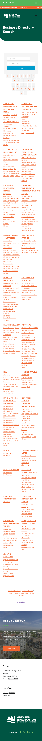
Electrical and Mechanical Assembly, (10, 437)
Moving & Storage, (27, 487)
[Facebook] (3, 2)
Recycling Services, (9, 214)
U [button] (21, 89)
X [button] (33, 89)
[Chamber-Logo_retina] (21, 716)
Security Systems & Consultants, (9, 204)
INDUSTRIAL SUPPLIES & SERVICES (29, 326)
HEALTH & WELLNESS (11, 325)
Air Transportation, (27, 176)
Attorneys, (6, 375)
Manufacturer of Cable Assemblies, (11, 442)
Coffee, (5, 543)
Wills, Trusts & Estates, (10, 384)
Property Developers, (10, 250)
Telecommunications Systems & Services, (28, 215)
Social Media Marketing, (11, 142)
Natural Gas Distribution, (29, 126)
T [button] (17, 89)
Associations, (25, 418)
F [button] (33, 76)
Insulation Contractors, (11, 271)
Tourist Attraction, (27, 380)
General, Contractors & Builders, (11, 244)
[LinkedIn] (10, 2)
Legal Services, (8, 377)
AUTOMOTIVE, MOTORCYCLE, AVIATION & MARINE (29, 152)
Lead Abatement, (27, 514)
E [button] (29, 76)
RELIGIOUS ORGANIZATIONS (10, 497)
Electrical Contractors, (10, 252)
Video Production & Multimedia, (9, 130)
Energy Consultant (27, 133)
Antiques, (24, 547)
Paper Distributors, (27, 342)
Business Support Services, (9, 211)
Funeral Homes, (8, 453)
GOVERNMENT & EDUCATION (27, 279)
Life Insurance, (8, 309)
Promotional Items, (9, 133)
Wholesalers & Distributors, (8, 410)
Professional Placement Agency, (29, 244)
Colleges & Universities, (29, 295)
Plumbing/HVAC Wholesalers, (8, 428)
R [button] (33, 85)
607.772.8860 (13, 679)
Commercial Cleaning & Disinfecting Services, (29, 355)
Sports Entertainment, (10, 560)
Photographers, (8, 169)
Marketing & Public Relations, (9, 137)
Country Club (25, 387)
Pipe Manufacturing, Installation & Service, (28, 339)
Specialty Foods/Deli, (10, 538)
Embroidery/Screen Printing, (27, 543)
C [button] (21, 76)
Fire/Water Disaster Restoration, (27, 334)
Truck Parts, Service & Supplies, (28, 166)
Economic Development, (11, 198)
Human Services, (27, 411)
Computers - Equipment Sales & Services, (29, 211)
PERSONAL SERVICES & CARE (29, 451)
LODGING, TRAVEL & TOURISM (29, 373)
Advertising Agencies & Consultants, (11, 123)
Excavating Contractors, (11, 268)
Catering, (12, 534)
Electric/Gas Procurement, (25, 122)
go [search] (22, 68)
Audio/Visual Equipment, (11, 207)
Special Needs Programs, (11, 351)
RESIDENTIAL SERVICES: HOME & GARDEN (28, 499)
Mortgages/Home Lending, (9, 312)
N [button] (17, 85)
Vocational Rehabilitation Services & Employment (29, 251)
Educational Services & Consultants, (29, 287)
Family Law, (7, 382)
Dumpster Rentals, (27, 540)
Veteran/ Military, (27, 434)
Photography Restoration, (11, 171)
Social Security (8, 393)
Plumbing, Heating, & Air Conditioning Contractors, (11, 259)
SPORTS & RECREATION (8, 555)
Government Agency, (28, 290)
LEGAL (5, 372)
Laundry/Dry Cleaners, (28, 456)
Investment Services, (10, 306)
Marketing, (15, 140)
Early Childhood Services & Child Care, (29, 415)
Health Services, (8, 328)
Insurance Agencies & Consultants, (10, 285)
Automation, (25, 230)
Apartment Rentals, (27, 485)
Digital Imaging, (26, 228)
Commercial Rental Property (27, 490)
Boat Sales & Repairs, (28, 174)
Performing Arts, (8, 166)
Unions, (23, 432)
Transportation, (26, 171)
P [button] (25, 85)
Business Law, (8, 379)
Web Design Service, (28, 219)
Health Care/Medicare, (10, 304)
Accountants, (7, 196)
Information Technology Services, (29, 202)
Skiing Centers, (8, 573)
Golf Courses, (7, 562)
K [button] (28, 80)
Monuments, (25, 538)
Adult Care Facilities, (10, 337)
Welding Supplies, (27, 358)
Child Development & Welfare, (28, 429)
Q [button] (29, 85)
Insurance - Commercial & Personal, (11, 294)
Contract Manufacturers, (11, 413)
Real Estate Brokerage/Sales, (27, 481)
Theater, (6, 164)
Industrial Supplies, (27, 331)
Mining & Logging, (27, 128)
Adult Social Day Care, (28, 437)
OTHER (6, 450)
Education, (25, 283)
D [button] (25, 76)
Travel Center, (32, 384)
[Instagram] (13, 2)
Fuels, (23, 119)
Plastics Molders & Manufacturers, (9, 419)
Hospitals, (6, 353)
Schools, (31, 283)
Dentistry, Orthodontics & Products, (11, 334)
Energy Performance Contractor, (28, 115)
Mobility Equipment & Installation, (28, 461)
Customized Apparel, (28, 529)
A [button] (13, 76)
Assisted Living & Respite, (9, 340)
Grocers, (24, 531)
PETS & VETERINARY (11, 470)
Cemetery (6, 455)
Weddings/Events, (9, 531)
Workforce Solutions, (28, 248)
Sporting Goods (8, 576)
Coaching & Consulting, (11, 201)
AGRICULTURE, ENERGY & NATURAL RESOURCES (29, 106)
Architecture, (7, 248)
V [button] (25, 89)
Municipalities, (26, 293)
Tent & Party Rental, (28, 533)
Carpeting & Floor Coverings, (27, 506)
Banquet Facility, (8, 536)
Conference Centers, (10, 540)
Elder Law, (16, 379)
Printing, (6, 119)
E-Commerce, (25, 535)
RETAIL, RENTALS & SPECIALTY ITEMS (28, 522)
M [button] (13, 85)
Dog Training (7, 475)
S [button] (13, 89)
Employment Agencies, (29, 241)
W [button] (29, 89)
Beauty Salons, (26, 458)
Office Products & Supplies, (9, 222)
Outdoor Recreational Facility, (10, 565)
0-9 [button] (8, 76)
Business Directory (14, 591)
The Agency (7, 695)
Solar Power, (25, 130)
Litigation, (17, 377)
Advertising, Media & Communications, (10, 116)
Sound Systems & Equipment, (27, 225)
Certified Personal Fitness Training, (9, 347)
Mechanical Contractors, (11, 255)
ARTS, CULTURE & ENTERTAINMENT (10, 150)
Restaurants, (7, 529)
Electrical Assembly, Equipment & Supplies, (29, 350)
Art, (15, 169)
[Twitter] (7, 2)
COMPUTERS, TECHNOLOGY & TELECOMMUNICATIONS (30, 188)
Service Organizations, (28, 425)
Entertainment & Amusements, (8, 156)
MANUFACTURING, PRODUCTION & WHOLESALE (10, 401)
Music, (12, 176)
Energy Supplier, (32, 112)
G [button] (14, 80)
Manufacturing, (8, 406)
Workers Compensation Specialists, (11, 387)
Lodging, (24, 384)
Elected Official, (26, 297)
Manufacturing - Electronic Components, (11, 424)
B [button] (17, 76)
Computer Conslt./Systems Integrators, (26, 196)
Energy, (23, 112)
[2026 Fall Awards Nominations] (21, 7)
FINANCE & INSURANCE (8, 279)
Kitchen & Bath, (26, 511)
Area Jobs (24, 593)
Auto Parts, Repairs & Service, (28, 159)
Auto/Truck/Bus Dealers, (29, 162)
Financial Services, (9, 302)
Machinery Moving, (27, 360)
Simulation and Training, (29, 221)
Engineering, (7, 194)
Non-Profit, (25, 409)
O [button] (21, 85)
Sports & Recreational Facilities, (10, 570)
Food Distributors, (9, 416)
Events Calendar (27, 591)
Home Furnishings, (27, 509)
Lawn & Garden (26, 516)
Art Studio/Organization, (11, 173)
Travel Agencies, (26, 382)
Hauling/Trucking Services (27, 180)
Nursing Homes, (8, 344)
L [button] (32, 80)
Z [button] (25, 93)
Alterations (25, 465)
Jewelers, (31, 547)
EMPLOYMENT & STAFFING (27, 236)
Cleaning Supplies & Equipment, (28, 345)
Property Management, (29, 478)
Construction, (7, 241)
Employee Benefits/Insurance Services (9, 318)
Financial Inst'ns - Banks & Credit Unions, (11, 289)
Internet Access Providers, (26, 206)
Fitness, (17, 328)
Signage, (6, 126)
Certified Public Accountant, (8, 218)
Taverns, (6, 534)
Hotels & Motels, (26, 378)
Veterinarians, (8, 473)
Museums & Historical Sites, (10, 161)
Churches (6, 502)
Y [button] (21, 93)
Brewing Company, (9, 545)
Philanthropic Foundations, (25, 422)
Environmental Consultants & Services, (11, 265)
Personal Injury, (8, 391)
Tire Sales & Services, (28, 169)
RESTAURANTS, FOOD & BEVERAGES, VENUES (11, 523)
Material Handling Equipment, (9, 433)
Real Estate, (25, 475)
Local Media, (7, 140)
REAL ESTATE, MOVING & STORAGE (29, 471)
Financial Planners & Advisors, (10, 298)
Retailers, (24, 526)
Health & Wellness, (9, 330)
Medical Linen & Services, (26, 364)
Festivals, (6, 176)
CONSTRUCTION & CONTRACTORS (10, 236)
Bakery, (11, 543)
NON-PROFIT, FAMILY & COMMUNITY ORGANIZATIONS (28, 402)
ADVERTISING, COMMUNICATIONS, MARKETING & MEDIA (11, 108)
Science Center (26, 299)
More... (5, 145)
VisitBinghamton (9, 693)
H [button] (18, 80)
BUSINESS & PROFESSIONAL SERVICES (9, 188)
